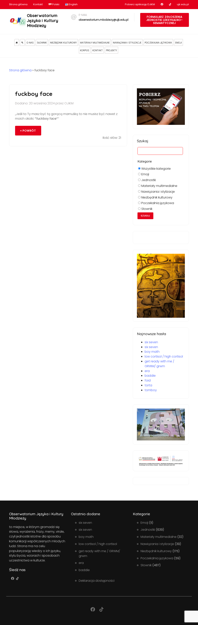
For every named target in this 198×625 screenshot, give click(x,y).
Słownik (42, 42)
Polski (55, 4)
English (73, 4)
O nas (30, 42)
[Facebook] (12, 578)
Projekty (111, 50)
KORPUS (84, 50)
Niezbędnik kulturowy (63, 42)
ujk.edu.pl (183, 4)
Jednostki (148, 180)
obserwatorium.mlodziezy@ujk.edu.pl (103, 20)
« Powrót (28, 131)
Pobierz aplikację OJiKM (140, 4)
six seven (151, 342)
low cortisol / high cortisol (164, 356)
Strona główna (18, 4)
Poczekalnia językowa (158, 42)
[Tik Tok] (17, 578)
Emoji (178, 42)
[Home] (16, 42)
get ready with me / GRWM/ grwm (159, 363)
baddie (150, 375)
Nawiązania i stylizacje (127, 42)
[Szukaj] (22, 42)
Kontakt (38, 4)
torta (148, 385)
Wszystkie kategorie (156, 168)
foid (148, 380)
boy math (152, 351)
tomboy (151, 390)
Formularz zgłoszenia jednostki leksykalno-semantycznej (164, 20)
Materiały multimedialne (95, 42)
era (147, 371)
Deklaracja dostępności (96, 580)
